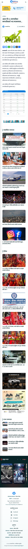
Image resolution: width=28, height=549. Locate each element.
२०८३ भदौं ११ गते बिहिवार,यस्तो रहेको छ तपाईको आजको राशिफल (13, 269)
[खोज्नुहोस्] (25, 2)
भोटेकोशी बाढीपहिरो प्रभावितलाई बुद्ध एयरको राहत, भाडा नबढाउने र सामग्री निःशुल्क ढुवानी (13, 187)
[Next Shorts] (20, 459)
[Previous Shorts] (18, 459)
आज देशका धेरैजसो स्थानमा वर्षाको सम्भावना (12, 224)
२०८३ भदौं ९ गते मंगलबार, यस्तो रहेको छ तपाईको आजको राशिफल (13, 327)
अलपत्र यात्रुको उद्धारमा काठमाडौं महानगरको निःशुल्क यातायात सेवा (13, 148)
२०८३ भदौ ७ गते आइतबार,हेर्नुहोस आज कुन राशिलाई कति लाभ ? (13, 346)
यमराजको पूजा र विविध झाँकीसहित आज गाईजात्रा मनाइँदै (13, 206)
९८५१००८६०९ (16, 499)
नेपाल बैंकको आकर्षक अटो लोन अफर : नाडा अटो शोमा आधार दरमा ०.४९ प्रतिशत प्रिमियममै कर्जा (12, 308)
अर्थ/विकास (4, 16)
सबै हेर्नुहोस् (24, 459)
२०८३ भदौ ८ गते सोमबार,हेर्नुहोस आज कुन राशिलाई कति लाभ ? (13, 289)
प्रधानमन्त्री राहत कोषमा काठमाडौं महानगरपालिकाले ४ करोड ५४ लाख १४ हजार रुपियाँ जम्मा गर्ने (13, 167)
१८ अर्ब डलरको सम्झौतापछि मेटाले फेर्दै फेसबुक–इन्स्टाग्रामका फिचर (12, 243)
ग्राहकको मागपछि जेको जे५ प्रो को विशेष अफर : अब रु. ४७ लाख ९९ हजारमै (13, 366)
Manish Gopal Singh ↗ (19, 545)
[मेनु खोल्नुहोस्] (2, 2)
